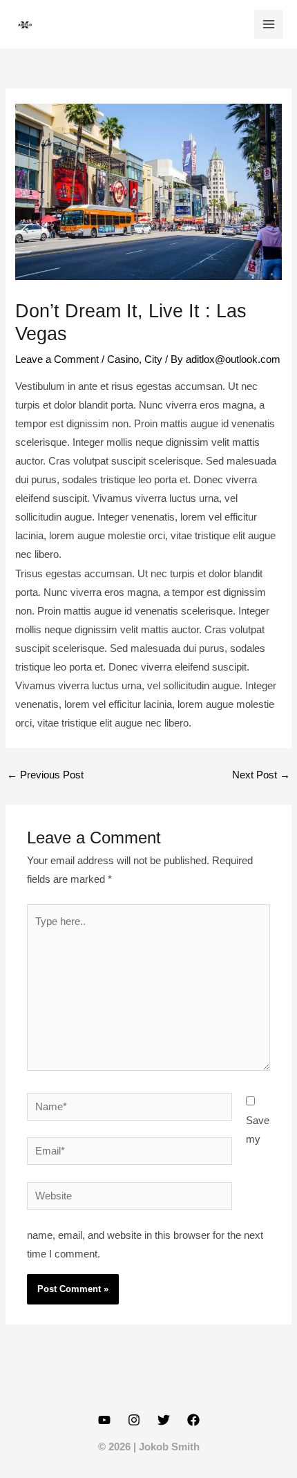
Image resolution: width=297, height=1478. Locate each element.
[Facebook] (193, 1420)
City (153, 359)
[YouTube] (104, 1420)
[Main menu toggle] (268, 24)
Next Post (261, 774)
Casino (123, 359)
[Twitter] (163, 1420)
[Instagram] (134, 1420)
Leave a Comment (57, 359)
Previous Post (45, 774)
